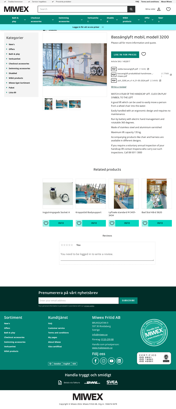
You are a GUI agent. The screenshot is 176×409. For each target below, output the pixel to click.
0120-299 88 (107, 339)
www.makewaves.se (102, 347)
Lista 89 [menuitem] (12, 92)
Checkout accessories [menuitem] (36, 19)
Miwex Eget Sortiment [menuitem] (19, 83)
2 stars (64, 245)
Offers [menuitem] (147, 19)
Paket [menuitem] (11, 87)
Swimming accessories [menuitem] (64, 19)
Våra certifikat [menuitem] (55, 346)
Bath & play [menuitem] (15, 19)
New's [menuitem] (160, 19)
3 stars (67, 245)
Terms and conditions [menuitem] (150, 1)
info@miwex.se (100, 334)
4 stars (69, 245)
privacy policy (89, 306)
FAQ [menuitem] (137, 1)
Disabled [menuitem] (110, 19)
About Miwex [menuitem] (166, 1)
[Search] (131, 9)
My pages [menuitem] (52, 337)
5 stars (72, 245)
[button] (168, 9)
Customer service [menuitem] (56, 328)
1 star (62, 245)
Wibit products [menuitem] (127, 19)
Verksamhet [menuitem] (93, 19)
